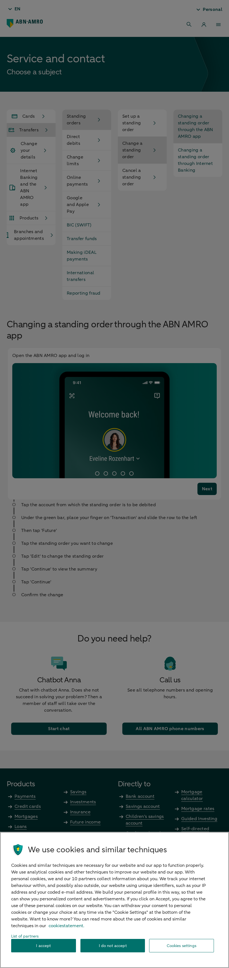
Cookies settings (181, 945)
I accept (43, 945)
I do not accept (113, 945)
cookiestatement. (66, 926)
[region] (114, 900)
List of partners (25, 936)
